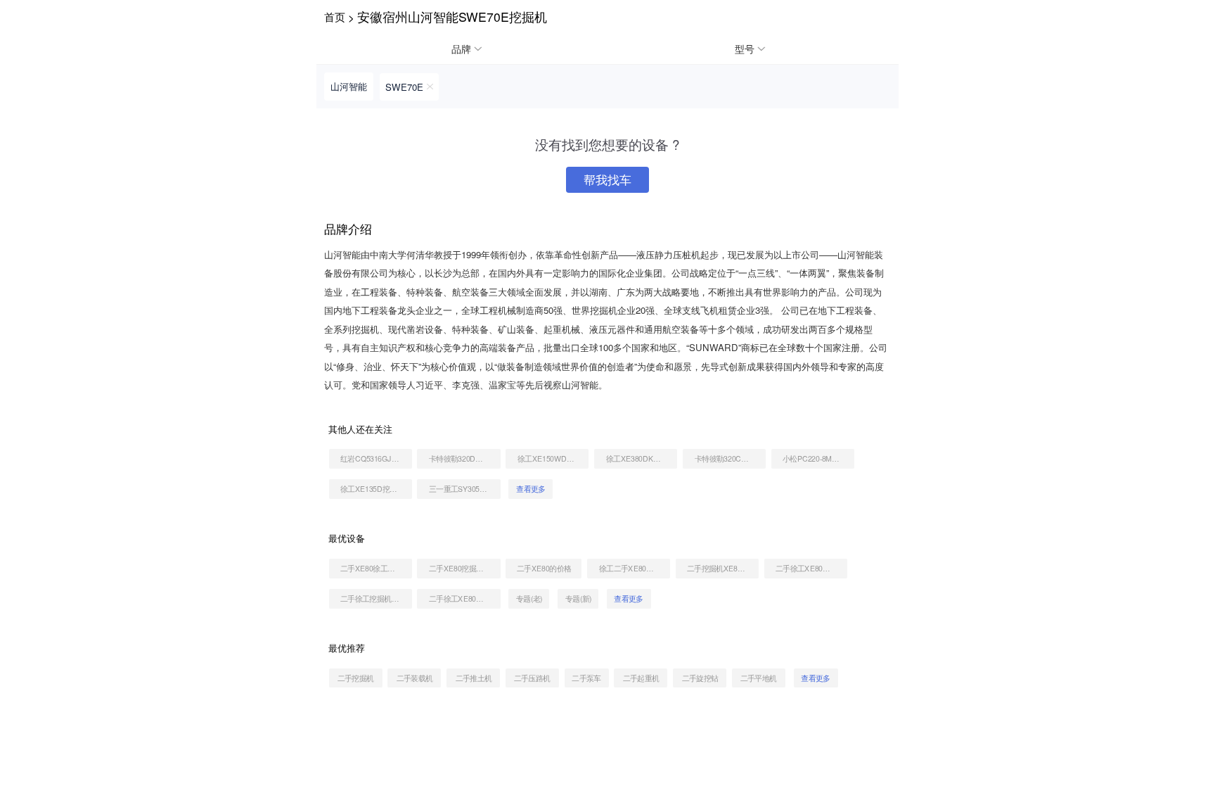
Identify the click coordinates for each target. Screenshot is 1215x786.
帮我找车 (607, 179)
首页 (334, 16)
